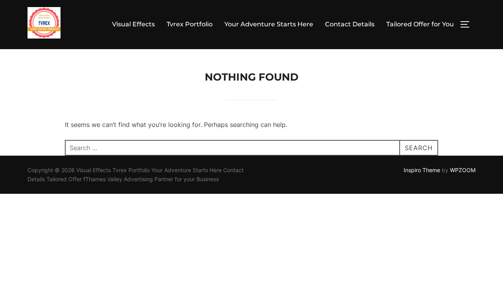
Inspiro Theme (422, 170)
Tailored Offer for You (420, 24)
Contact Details (349, 24)
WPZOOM (462, 170)
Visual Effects (133, 24)
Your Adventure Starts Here (268, 24)
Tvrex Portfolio (190, 24)
